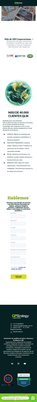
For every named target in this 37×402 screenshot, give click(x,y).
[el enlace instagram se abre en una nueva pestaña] (18, 399)
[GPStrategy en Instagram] (18, 364)
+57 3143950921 (18, 324)
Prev (6, 56)
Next (32, 56)
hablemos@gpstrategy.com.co (22, 326)
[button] (33, 398)
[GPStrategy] (18, 3)
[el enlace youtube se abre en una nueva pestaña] (21, 399)
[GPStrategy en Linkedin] (12, 364)
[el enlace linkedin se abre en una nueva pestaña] (15, 399)
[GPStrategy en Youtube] (25, 364)
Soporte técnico (18, 331)
